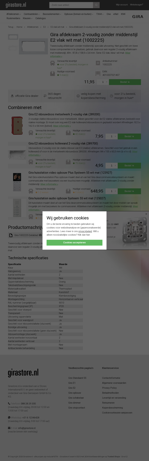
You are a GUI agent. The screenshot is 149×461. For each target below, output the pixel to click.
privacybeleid (85, 231)
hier (88, 235)
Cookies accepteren (74, 242)
